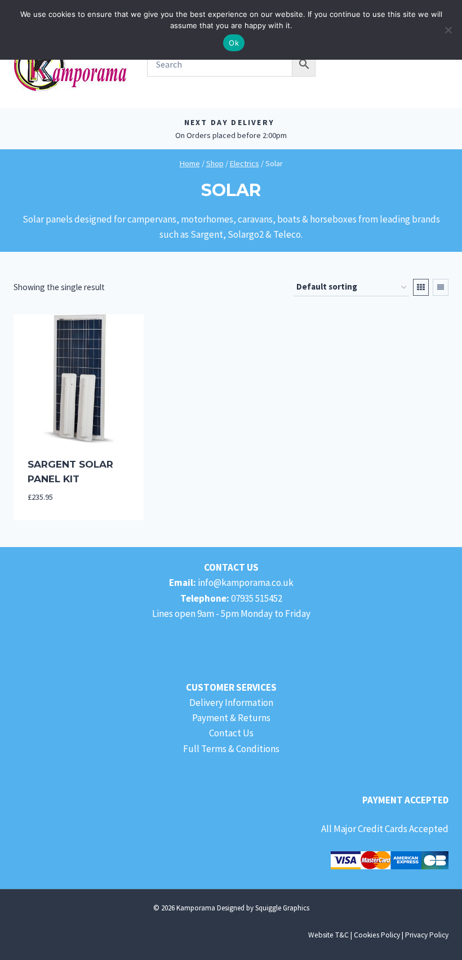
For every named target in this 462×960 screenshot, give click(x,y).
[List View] (440, 287)
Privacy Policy (426, 935)
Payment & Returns (231, 718)
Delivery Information (231, 702)
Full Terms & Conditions (231, 749)
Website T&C (328, 935)
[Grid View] (421, 287)
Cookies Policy (377, 935)
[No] (448, 29)
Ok (234, 42)
